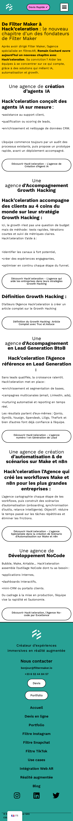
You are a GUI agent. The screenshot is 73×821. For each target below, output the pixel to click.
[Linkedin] (36, 795)
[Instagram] (17, 795)
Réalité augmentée (36, 777)
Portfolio (36, 725)
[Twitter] (56, 795)
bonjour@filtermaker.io (36, 668)
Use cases (36, 760)
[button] (64, 7)
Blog (36, 786)
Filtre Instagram (36, 734)
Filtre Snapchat (36, 742)
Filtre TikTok (37, 751)
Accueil (36, 707)
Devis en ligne (37, 716)
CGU (5, 817)
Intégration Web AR (36, 768)
